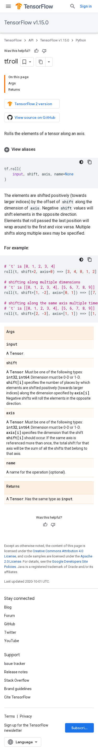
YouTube (11, 641)
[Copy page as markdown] (40, 61)
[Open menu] (8, 6)
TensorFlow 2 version (33, 103)
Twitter (10, 632)
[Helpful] (36, 51)
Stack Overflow (16, 680)
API (30, 40)
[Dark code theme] (81, 162)
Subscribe (80, 727)
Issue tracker (14, 663)
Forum (9, 616)
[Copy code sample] (89, 162)
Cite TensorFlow (17, 697)
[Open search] (73, 6)
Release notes (16, 672)
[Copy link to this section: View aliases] (41, 149)
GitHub (9, 624)
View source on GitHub (35, 117)
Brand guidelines (18, 689)
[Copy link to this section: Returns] (25, 486)
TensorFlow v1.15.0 (26, 22)
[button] (49, 149)
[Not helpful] (44, 51)
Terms (9, 716)
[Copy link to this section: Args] (20, 332)
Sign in (86, 6)
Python (81, 40)
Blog (7, 607)
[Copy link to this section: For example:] (34, 248)
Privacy (26, 716)
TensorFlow (13, 40)
